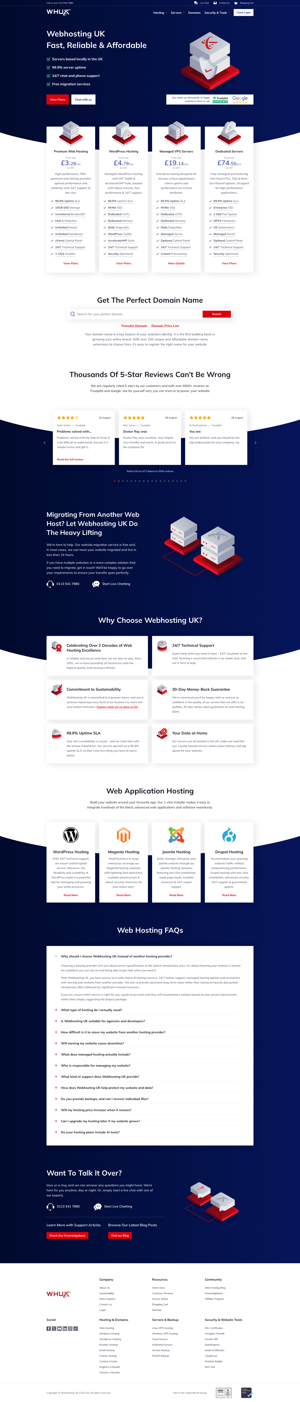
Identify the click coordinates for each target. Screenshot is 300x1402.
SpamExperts (212, 1344)
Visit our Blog (120, 1235)
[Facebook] (51, 1330)
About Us (104, 1287)
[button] (44, 442)
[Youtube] (62, 1330)
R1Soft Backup (160, 1355)
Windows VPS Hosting (165, 1333)
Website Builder (214, 1361)
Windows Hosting (109, 1333)
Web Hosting (106, 1328)
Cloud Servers (160, 1339)
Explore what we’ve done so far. (117, 707)
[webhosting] (61, 1287)
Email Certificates (214, 1350)
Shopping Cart (160, 1304)
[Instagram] (73, 1330)
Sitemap (156, 1310)
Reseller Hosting (108, 1344)
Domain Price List (165, 326)
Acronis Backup (160, 1350)
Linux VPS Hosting (162, 1328)
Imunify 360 (211, 1339)
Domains (194, 12)
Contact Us (105, 1304)
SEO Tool (210, 1366)
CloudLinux (211, 1355)
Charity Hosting (108, 1355)
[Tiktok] (78, 1330)
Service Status (160, 1298)
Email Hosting (107, 1350)
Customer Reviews (162, 1293)
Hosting (158, 12)
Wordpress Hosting (110, 1339)
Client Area (158, 1287)
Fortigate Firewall (214, 1333)
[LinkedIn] (67, 1330)
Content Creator (108, 1361)
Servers (176, 12)
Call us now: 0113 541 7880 (60, 3)
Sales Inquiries (107, 1298)
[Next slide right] (255, 442)
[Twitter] (57, 1330)
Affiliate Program (214, 1298)
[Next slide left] (44, 442)
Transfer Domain (134, 326)
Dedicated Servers (162, 1344)
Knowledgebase (214, 1293)
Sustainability (106, 1293)
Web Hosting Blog (215, 1287)
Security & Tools (216, 12)
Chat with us (83, 99)
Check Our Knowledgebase (67, 1235)
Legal (102, 1310)
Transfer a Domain (109, 1372)
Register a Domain (109, 1366)
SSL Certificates (214, 1328)
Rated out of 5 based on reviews (150, 471)
